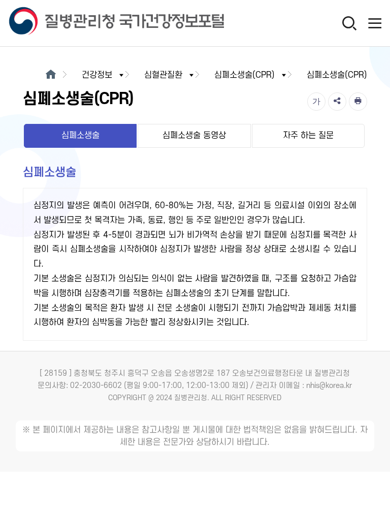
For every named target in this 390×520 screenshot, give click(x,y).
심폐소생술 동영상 (194, 135)
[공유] (337, 101)
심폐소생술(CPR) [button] (244, 75)
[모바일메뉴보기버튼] (375, 22)
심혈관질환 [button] (163, 75)
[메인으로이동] (50, 75)
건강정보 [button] (97, 75)
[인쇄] (358, 101)
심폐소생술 (80, 135)
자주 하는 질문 (308, 135)
